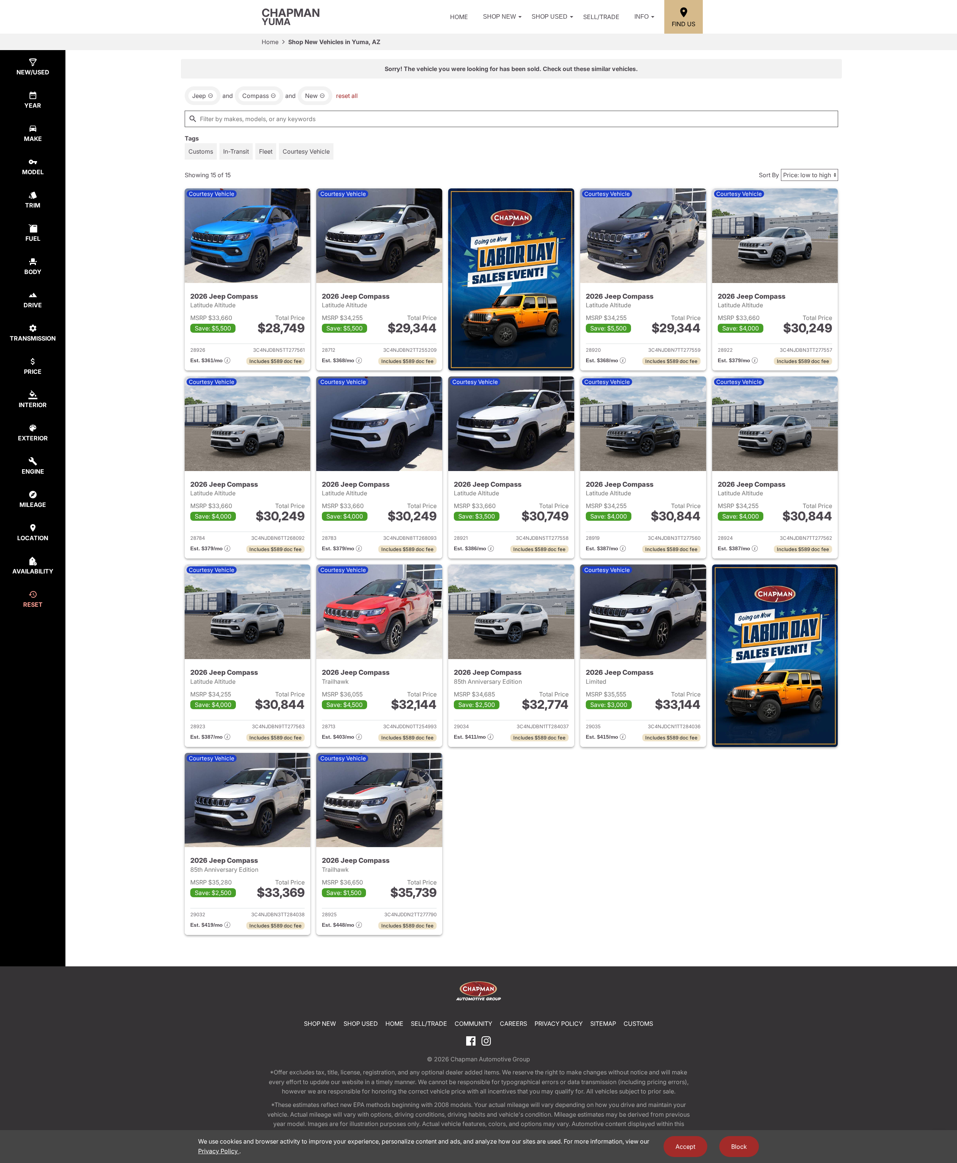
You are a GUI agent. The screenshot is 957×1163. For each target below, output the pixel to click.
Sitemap (603, 1023)
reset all (347, 95)
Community (473, 1023)
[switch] (201, 151)
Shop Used (549, 16)
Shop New (499, 16)
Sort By (769, 175)
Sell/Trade (601, 17)
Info (641, 16)
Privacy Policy (559, 1023)
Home (459, 17)
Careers (513, 1023)
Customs (638, 1023)
